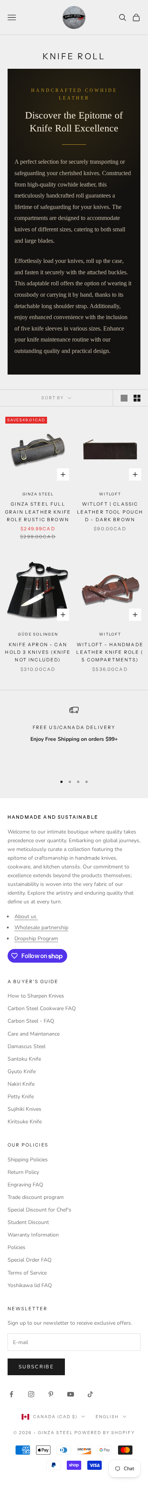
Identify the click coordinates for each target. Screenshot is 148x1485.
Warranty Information (33, 1234)
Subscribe (36, 1366)
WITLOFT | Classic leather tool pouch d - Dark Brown (110, 511)
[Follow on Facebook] (11, 1394)
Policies (16, 1247)
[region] (74, 737)
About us (26, 916)
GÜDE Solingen (38, 634)
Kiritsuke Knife (25, 1121)
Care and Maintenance (34, 1033)
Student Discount (28, 1222)
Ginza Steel (38, 494)
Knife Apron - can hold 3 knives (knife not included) (38, 652)
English (107, 1416)
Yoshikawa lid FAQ (30, 1285)
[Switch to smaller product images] (137, 398)
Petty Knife (21, 1096)
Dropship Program (36, 938)
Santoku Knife (24, 1059)
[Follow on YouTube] (70, 1394)
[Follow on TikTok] (90, 1394)
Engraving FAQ (25, 1184)
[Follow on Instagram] (31, 1394)
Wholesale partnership (41, 927)
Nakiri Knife (21, 1084)
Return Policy (23, 1172)
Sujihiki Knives (24, 1109)
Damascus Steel (27, 1046)
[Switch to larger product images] (124, 398)
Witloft (110, 494)
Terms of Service (27, 1272)
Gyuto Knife (22, 1071)
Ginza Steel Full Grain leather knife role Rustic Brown (38, 511)
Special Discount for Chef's (39, 1209)
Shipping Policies (28, 1159)
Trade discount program (36, 1197)
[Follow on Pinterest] (51, 1394)
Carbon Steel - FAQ (31, 1021)
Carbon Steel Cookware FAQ (42, 1008)
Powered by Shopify (104, 1432)
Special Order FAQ (30, 1260)
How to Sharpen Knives (36, 995)
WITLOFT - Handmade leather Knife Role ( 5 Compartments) (109, 652)
